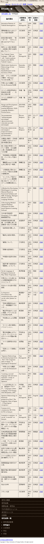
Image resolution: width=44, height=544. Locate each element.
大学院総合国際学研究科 (6, 539)
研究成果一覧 (6, 14)
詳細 (41, 23)
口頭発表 (6, 528)
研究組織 (5, 503)
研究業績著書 (8, 522)
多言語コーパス (7, 512)
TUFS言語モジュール (9, 509)
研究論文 (6, 525)
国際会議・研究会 (8, 506)
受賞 (5, 534)
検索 (24, 4)
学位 (5, 531)
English (30, 4)
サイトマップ (17, 4)
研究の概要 (6, 500)
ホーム (8, 4)
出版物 (4, 515)
